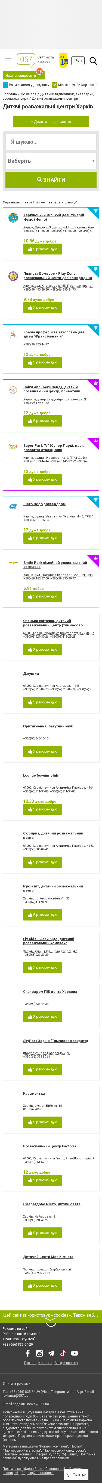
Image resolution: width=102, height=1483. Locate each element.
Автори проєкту (66, 1363)
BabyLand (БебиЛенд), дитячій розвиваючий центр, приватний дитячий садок (51, 391)
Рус (78, 60)
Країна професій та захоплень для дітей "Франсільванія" (53, 334)
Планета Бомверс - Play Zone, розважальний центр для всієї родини (57, 275)
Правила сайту (56, 1469)
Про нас (30, 1363)
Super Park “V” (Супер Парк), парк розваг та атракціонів (53, 447)
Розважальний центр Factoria (49, 1146)
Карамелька (34, 1093)
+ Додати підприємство (51, 122)
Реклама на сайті (16, 1329)
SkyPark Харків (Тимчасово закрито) (55, 1041)
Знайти (53, 180)
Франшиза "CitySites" (19, 1339)
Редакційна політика (37, 1473)
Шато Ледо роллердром (44, 504)
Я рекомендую (44, 249)
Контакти (45, 1363)
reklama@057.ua (16, 1396)
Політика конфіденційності (23, 1469)
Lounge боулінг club (40, 775)
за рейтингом (35, 202)
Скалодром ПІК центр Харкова (50, 992)
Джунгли (31, 673)
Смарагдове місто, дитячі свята (52, 1204)
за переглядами (61, 202)
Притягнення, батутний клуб (48, 726)
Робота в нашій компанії (21, 1334)
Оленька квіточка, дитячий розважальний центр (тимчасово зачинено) (53, 625)
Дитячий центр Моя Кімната (48, 1257)
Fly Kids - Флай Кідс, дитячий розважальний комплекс (48, 941)
